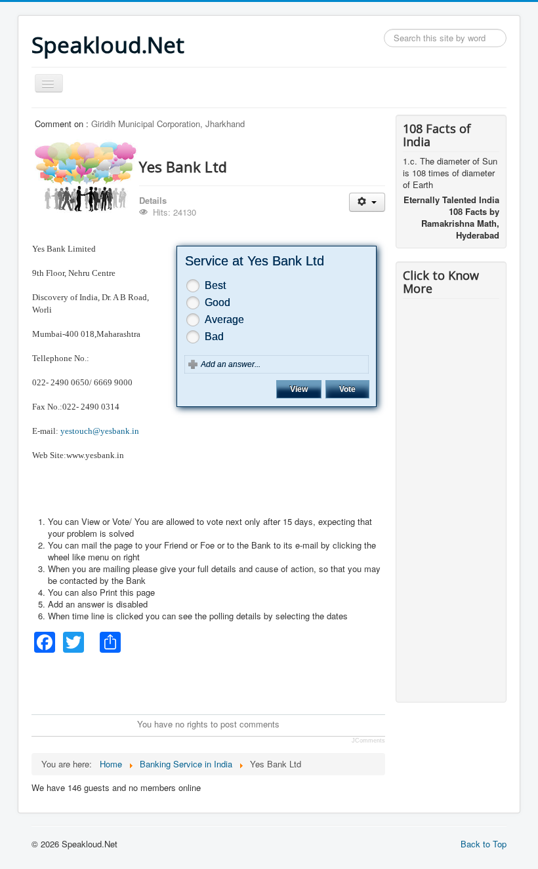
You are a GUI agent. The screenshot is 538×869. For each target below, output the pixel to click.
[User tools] (367, 202)
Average (224, 319)
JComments (368, 740)
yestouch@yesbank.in (99, 431)
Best (215, 285)
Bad (214, 336)
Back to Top (484, 844)
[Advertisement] (270, 682)
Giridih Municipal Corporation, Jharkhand (168, 123)
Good (217, 302)
